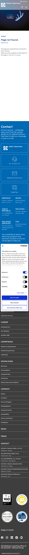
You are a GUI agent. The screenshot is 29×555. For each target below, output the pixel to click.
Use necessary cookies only (14, 307)
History (3, 394)
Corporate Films (5, 374)
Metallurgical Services (7, 311)
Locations (4, 398)
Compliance (4, 422)
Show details (20, 292)
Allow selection (14, 302)
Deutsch (24, 1)
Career (4, 322)
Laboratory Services (7, 315)
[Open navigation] (26, 8)
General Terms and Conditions (10, 382)
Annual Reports (5, 370)
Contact (5, 443)
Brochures (4, 366)
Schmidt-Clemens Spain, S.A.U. (10, 453)
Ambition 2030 (5, 335)
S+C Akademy (5, 331)
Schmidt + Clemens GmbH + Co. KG (11, 448)
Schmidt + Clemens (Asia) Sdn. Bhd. (11, 464)
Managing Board (6, 406)
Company (5, 389)
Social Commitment (7, 418)
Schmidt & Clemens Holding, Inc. (10, 474)
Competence (7, 342)
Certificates (4, 354)
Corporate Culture (6, 410)
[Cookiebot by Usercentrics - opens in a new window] (20, 246)
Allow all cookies (14, 297)
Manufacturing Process (8, 350)
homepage (17, 55)
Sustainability (5, 414)
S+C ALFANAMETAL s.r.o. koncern (11, 458)
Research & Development (8, 346)
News (3, 429)
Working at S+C (5, 327)
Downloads (7, 361)
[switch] (25, 277)
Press (3, 436)
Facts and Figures (6, 402)
